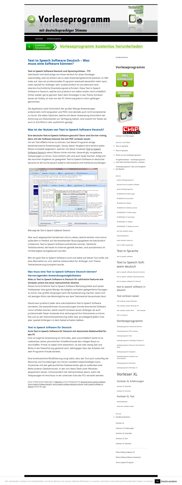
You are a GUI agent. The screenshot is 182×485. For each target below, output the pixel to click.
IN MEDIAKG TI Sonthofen (126, 217)
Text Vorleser (141, 310)
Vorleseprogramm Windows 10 (127, 368)
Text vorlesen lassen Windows (127, 301)
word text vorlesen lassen (125, 406)
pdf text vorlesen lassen (125, 231)
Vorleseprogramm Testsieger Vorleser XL (130, 340)
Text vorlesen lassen (128, 296)
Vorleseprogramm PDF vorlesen (127, 331)
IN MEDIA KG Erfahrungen (126, 194)
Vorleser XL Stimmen (124, 391)
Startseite (39, 38)
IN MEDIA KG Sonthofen (125, 198)
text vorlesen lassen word (125, 310)
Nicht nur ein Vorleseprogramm (128, 155)
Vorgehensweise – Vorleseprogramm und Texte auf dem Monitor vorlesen (130, 160)
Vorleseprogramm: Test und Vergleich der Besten (131, 167)
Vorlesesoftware (122, 402)
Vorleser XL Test (125, 396)
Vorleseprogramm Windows (126, 363)
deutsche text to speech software (93, 382)
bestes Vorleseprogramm (125, 180)
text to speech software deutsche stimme (68, 384)
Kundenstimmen (122, 57)
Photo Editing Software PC (125, 452)
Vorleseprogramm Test (124, 336)
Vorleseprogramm (130, 321)
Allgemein (58, 382)
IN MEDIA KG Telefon (124, 203)
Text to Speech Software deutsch (40, 384)
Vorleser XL (127, 374)
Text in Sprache (122, 150)
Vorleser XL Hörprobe (124, 386)
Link (44, 387)
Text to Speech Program (125, 462)
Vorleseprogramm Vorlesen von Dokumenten (127, 357)
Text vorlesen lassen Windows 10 (128, 306)
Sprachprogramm (123, 236)
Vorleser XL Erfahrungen (125, 136)
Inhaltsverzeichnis (54, 38)
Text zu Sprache (122, 146)
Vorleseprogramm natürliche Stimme (129, 326)
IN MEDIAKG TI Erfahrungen (126, 212)
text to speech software (125, 256)
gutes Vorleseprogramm (125, 189)
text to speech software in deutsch (131, 288)
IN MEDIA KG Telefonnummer (127, 208)
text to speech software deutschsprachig (130, 277)
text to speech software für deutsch (129, 281)
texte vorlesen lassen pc (125, 240)
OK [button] (157, 481)
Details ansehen (169, 481)
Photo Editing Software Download (128, 457)
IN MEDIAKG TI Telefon (125, 222)
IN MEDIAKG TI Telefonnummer (127, 226)
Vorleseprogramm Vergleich (126, 352)
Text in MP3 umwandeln (125, 245)
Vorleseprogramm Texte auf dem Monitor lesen (131, 346)
